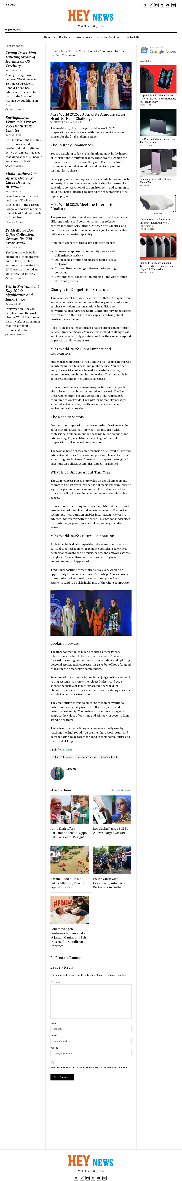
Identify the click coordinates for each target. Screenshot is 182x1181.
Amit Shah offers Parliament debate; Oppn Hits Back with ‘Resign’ (68, 832)
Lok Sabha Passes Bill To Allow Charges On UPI (110, 830)
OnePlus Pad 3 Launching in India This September (158, 140)
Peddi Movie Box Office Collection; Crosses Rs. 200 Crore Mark (20, 236)
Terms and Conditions (108, 37)
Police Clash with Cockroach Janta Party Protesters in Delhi (109, 883)
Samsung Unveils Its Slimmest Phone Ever (157, 181)
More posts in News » (121, 790)
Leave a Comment (16, 109)
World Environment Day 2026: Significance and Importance (22, 292)
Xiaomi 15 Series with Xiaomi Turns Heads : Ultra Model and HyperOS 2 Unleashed (157, 266)
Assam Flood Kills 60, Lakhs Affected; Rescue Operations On (67, 883)
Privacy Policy (84, 37)
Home (54, 51)
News (69, 749)
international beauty (86, 757)
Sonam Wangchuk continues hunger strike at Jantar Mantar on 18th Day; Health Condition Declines (68, 937)
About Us (49, 37)
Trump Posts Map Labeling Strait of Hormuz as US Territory (21, 59)
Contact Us (132, 37)
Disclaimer (65, 37)
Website (54, 1047)
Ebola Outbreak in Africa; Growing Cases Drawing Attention (21, 180)
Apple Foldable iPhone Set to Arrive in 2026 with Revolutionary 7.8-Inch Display (158, 98)
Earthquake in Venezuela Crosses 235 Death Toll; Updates (21, 123)
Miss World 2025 (109, 757)
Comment (55, 982)
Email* (53, 1035)
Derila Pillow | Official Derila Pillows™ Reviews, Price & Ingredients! (155, 222)
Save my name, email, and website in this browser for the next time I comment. (88, 1067)
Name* (53, 1023)
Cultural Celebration (62, 757)
